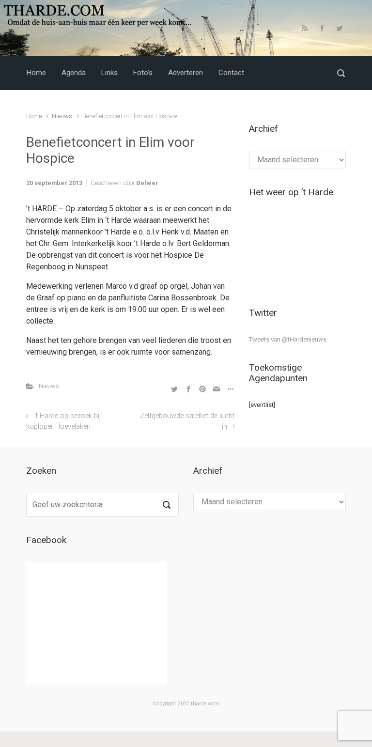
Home (34, 116)
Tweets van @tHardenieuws (287, 339)
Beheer (147, 183)
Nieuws (62, 116)
